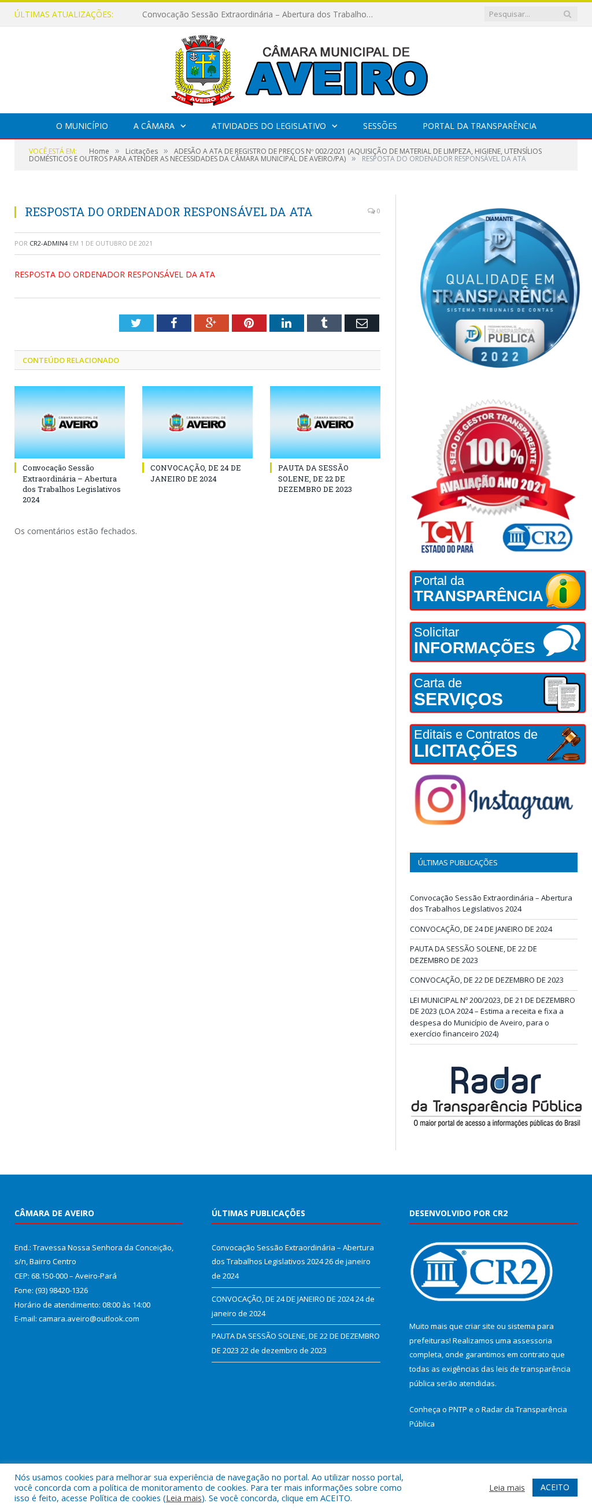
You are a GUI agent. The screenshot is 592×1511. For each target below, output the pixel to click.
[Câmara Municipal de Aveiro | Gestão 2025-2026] (296, 67)
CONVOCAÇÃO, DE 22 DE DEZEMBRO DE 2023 (487, 980)
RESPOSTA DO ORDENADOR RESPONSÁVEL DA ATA (114, 274)
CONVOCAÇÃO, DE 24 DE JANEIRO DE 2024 (225, 14)
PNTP (458, 1409)
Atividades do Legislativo (269, 125)
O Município (82, 125)
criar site (480, 1326)
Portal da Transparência (479, 125)
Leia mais (184, 1497)
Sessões (380, 125)
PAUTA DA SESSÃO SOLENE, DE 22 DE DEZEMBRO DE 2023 (315, 478)
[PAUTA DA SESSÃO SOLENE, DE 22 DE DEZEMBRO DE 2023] (325, 422)
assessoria (532, 1340)
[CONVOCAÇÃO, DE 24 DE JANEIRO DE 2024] (197, 422)
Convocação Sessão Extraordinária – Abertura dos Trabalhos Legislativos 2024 (72, 483)
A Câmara (154, 125)
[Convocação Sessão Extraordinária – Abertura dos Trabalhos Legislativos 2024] (69, 422)
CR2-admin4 (48, 243)
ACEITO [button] (555, 1487)
